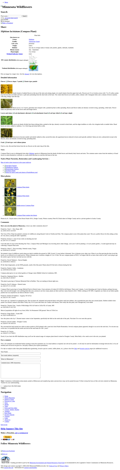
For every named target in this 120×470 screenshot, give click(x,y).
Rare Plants (7, 413)
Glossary (7, 416)
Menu (6, 2)
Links (6, 418)
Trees (6, 403)
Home (6, 396)
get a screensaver (21, 433)
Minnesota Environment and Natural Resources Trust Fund (47, 463)
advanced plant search (11, 18)
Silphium (31, 39)
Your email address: (6, 355)
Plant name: (4, 16)
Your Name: (4, 352)
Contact (6, 421)
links (75, 348)
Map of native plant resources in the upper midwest (16, 162)
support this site (8, 467)
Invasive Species (9, 415)
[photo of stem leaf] (6, 137)
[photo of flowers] (6, 93)
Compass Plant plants (22, 187)
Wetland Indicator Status (14, 54)
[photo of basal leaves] (6, 124)
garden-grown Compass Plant (25, 205)
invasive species (84, 348)
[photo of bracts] (6, 108)
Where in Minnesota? (7, 359)
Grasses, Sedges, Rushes (11, 409)
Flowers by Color (9, 401)
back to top (4, 424)
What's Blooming (9, 398)
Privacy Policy (64, 466)
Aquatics (7, 411)
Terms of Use (53, 466)
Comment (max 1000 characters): (10, 363)
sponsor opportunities (30, 467)
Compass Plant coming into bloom (26, 215)
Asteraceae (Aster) (34, 41)
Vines (6, 406)
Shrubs (6, 404)
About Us (7, 420)
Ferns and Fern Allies (10, 408)
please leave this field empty (12, 386)
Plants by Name (9, 399)
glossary (27, 74)
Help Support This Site (12, 428)
